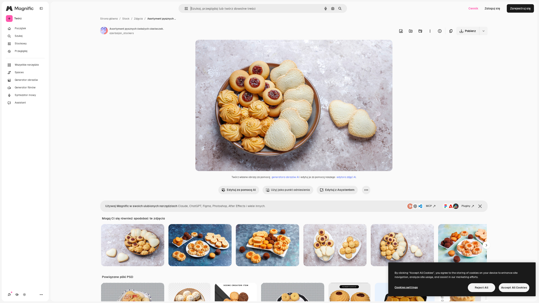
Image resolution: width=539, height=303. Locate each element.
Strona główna (109, 18)
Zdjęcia (138, 18)
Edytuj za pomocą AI (241, 190)
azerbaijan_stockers (121, 33)
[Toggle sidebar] (41, 8)
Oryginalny (224, 48)
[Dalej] (486, 245)
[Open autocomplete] (184, 8)
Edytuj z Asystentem (339, 190)
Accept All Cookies (514, 287)
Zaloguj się (492, 8)
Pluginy (466, 206)
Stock (125, 18)
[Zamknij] (480, 206)
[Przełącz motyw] (24, 294)
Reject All (481, 287)
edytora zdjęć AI (346, 177)
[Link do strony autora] (104, 31)
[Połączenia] (9, 294)
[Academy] (16, 294)
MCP (429, 206)
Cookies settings (406, 287)
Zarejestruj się (520, 8)
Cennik (473, 8)
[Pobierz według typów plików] (483, 31)
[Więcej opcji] (430, 31)
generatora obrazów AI (285, 177)
